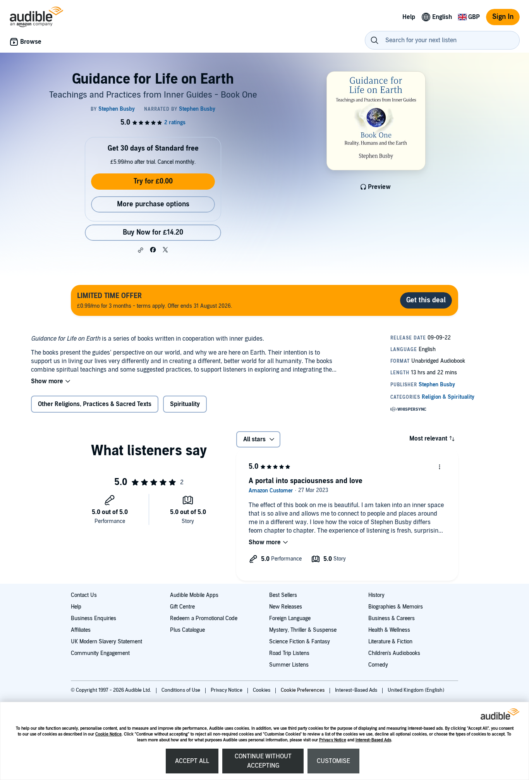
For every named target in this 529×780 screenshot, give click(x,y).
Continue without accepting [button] (263, 761)
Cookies (262, 690)
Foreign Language (290, 618)
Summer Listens (289, 665)
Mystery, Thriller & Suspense (303, 630)
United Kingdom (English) (416, 690)
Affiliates (81, 630)
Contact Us (84, 595)
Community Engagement (100, 653)
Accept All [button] (192, 761)
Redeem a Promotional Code (203, 618)
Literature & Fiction (390, 641)
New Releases (285, 606)
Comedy (378, 665)
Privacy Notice (332, 739)
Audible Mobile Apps (194, 595)
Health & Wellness (389, 630)
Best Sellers (283, 595)
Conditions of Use (181, 690)
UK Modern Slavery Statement (106, 641)
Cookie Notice (108, 734)
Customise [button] (333, 761)
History (376, 595)
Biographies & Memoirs (395, 606)
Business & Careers (391, 618)
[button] (140, 250)
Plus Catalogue (187, 630)
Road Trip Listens (289, 653)
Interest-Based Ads (373, 739)
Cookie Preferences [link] (303, 690)
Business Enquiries (93, 618)
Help (76, 606)
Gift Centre (182, 606)
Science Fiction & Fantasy (299, 641)
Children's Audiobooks (394, 653)
